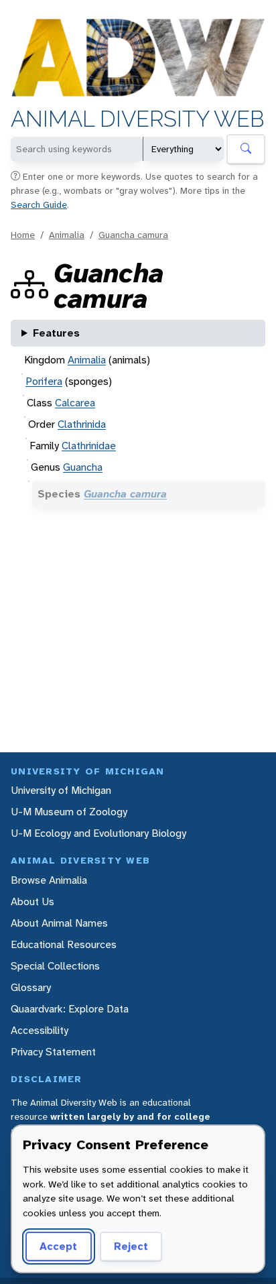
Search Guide (39, 204)
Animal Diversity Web (138, 119)
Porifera (43, 381)
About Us (32, 901)
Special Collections (55, 966)
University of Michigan (61, 790)
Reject (131, 1246)
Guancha (82, 467)
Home (23, 235)
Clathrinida (82, 424)
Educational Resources (64, 944)
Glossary (31, 987)
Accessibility (39, 1030)
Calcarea (75, 403)
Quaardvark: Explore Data (70, 1009)
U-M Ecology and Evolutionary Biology (98, 833)
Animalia (66, 235)
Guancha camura (133, 235)
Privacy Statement (53, 1052)
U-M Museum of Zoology (69, 812)
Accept (58, 1246)
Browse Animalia (49, 880)
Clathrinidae (89, 446)
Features (56, 333)
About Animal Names (59, 923)
